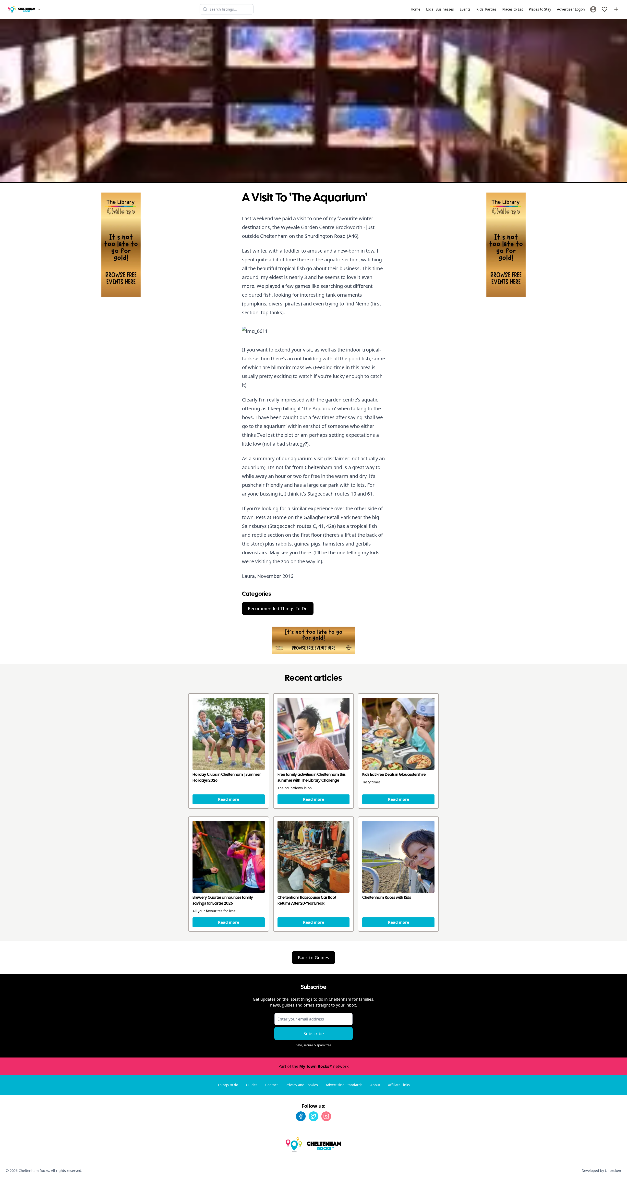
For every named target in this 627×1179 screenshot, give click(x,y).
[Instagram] (326, 1116)
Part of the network (313, 1066)
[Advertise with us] (616, 9)
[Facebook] (301, 1116)
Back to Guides (313, 957)
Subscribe (313, 1033)
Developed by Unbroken (601, 1170)
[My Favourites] (604, 9)
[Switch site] (39, 9)
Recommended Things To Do (278, 608)
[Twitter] (313, 1116)
